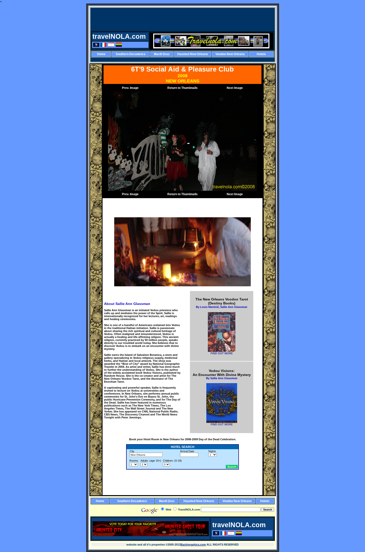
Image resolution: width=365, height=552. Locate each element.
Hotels (261, 54)
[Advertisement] (183, 19)
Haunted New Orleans (192, 54)
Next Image (235, 88)
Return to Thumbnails (182, 88)
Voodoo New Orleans (230, 54)
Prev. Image (130, 88)
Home (101, 54)
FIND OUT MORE (222, 353)
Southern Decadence (131, 54)
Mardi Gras (162, 54)
